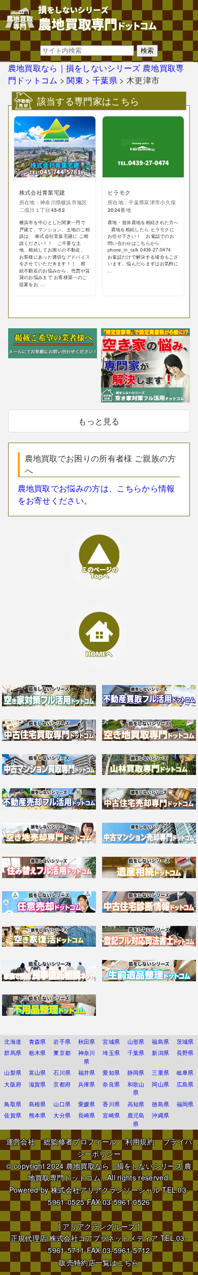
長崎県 (86, 1115)
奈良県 (111, 1084)
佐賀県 (12, 1115)
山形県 (136, 1041)
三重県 (160, 1072)
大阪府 (12, 1084)
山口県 (62, 1104)
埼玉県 (111, 1052)
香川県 (111, 1104)
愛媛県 (86, 1104)
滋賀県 (37, 1084)
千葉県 (136, 1052)
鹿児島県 (136, 1119)
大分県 (62, 1115)
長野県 (185, 1052)
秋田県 (86, 1041)
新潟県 (160, 1052)
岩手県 (62, 1041)
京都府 (62, 1084)
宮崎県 (111, 1115)
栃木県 (37, 1052)
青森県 (37, 1041)
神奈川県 (86, 1056)
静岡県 (136, 1072)
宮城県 (111, 1041)
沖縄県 (160, 1115)
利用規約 (139, 1141)
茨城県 (185, 1041)
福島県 (160, 1041)
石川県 (62, 1072)
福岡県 (185, 1104)
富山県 (37, 1072)
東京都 (62, 1052)
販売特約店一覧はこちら (99, 1262)
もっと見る (99, 421)
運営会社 (20, 1141)
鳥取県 (12, 1104)
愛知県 (111, 1072)
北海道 (12, 1041)
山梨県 (12, 1072)
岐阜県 (185, 1072)
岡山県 (160, 1084)
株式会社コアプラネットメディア (103, 1238)
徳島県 (160, 1104)
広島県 (185, 1084)
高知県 (136, 1104)
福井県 (86, 1072)
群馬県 (12, 1052)
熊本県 (37, 1115)
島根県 (37, 1104)
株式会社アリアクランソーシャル (105, 1190)
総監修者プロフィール (80, 1141)
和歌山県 (136, 1088)
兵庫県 (86, 1084)
